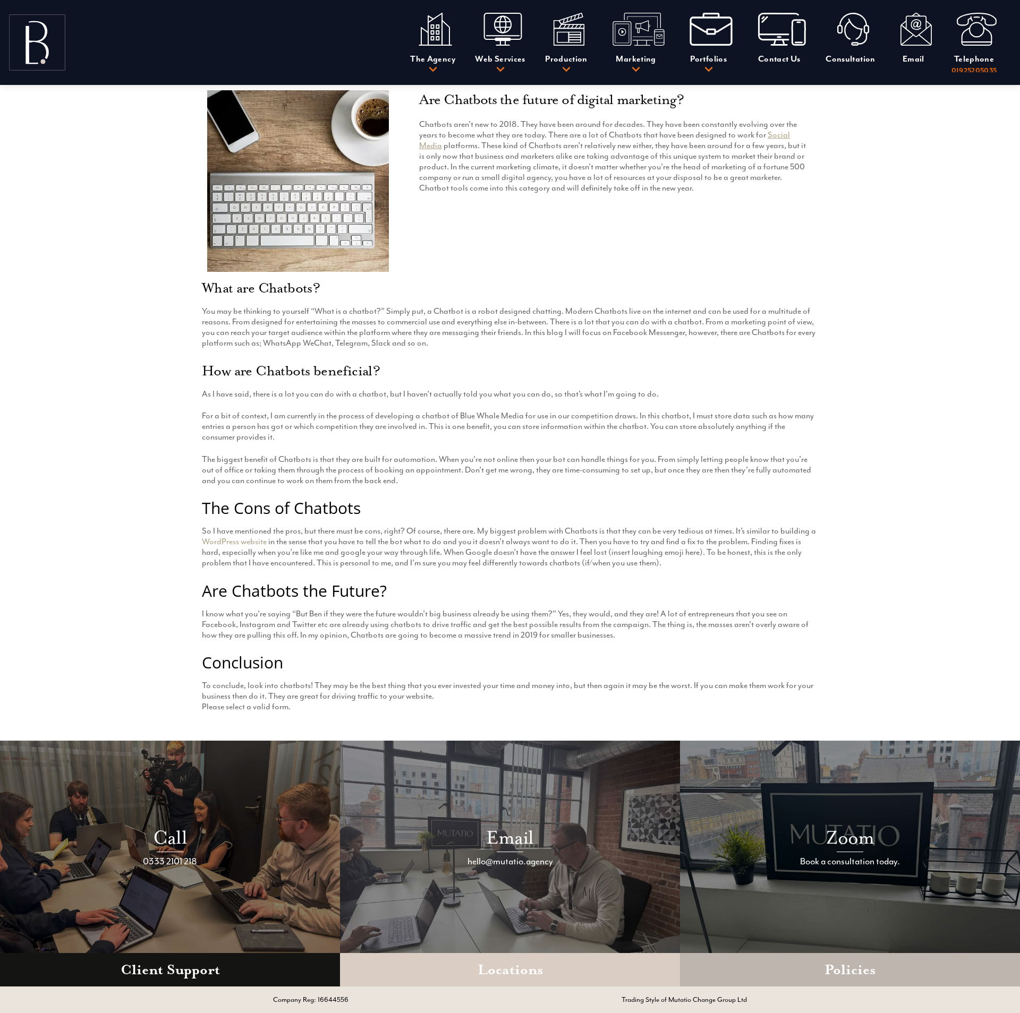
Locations (510, 969)
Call (170, 837)
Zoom (850, 837)
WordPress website (234, 541)
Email (509, 837)
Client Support (170, 969)
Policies (850, 969)
